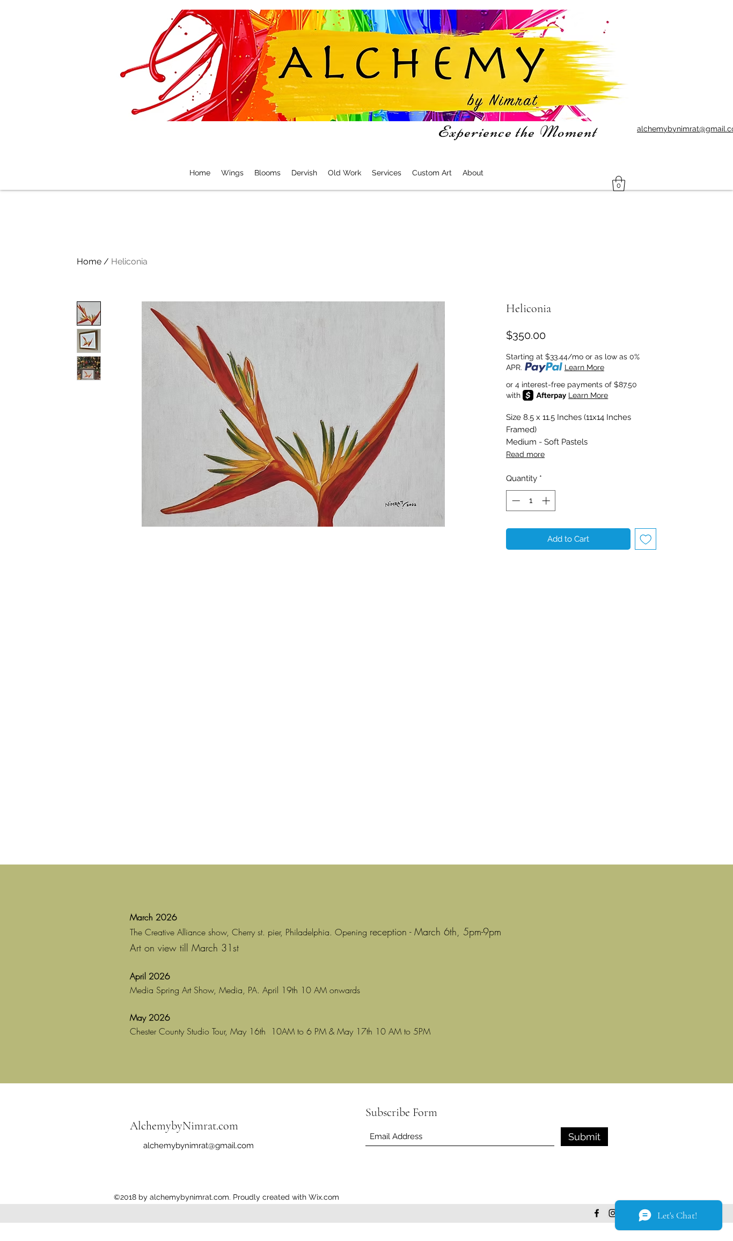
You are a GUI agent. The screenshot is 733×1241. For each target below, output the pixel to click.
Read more (525, 454)
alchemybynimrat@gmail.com (198, 1145)
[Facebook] (596, 1213)
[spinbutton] (531, 501)
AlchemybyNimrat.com (184, 1126)
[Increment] (547, 501)
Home (89, 261)
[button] (618, 183)
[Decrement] (515, 501)
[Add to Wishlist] (646, 539)
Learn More (584, 367)
